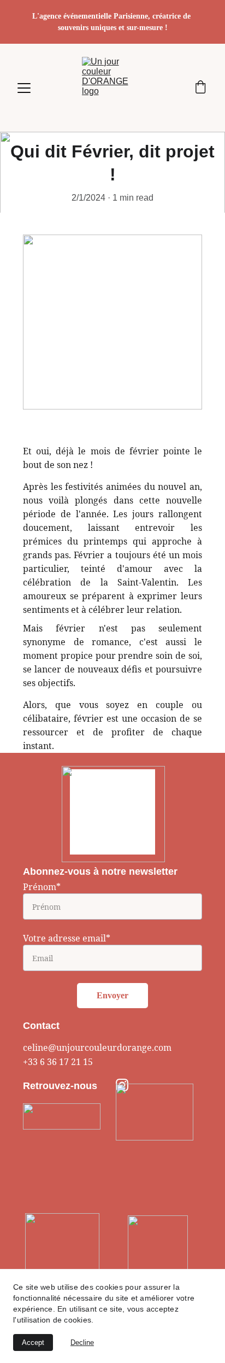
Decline (82, 1342)
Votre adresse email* (66, 938)
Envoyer (112, 995)
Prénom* (42, 887)
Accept (33, 1342)
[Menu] (24, 88)
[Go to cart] (200, 88)
